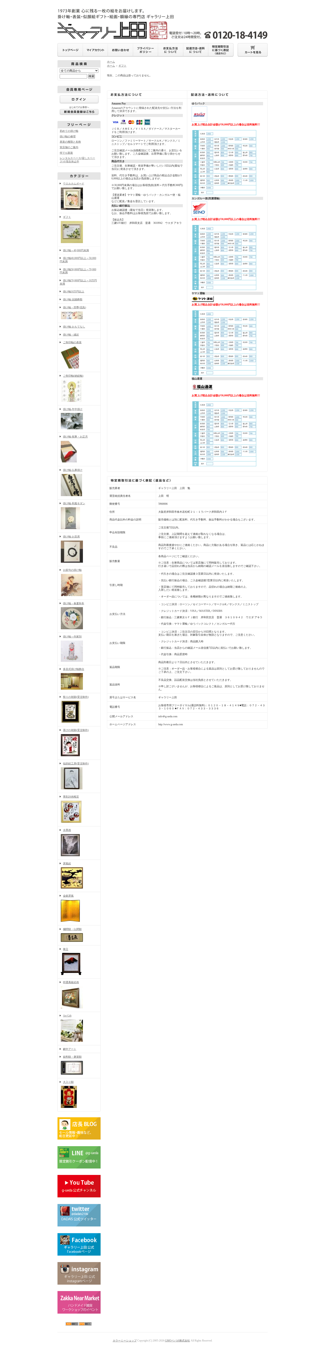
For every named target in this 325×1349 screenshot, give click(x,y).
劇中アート (69, 1049)
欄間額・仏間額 (72, 929)
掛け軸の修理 (68, 136)
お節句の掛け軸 (72, 570)
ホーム (111, 61)
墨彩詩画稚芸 (71, 796)
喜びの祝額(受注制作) (76, 730)
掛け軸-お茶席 (71, 536)
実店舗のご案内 (69, 147)
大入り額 (68, 1082)
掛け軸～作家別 (72, 636)
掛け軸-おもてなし (74, 326)
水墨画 (67, 830)
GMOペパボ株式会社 (177, 1340)
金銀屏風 (68, 895)
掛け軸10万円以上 (73, 291)
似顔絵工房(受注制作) (76, 763)
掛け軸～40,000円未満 (76, 250)
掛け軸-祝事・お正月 (75, 436)
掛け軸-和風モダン (74, 503)
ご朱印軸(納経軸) (73, 375)
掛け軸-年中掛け (72, 409)
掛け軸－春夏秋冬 (73, 603)
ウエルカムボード (73, 183)
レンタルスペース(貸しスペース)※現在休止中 (77, 160)
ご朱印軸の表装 (72, 342)
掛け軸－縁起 (71, 334)
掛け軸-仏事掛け (72, 470)
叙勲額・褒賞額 (72, 1056)
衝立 (65, 949)
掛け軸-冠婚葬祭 (72, 299)
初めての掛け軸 (69, 130)
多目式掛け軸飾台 (73, 669)
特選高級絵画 (71, 982)
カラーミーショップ (125, 1340)
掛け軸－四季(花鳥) (74, 307)
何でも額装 (66, 152)
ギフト (67, 217)
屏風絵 (67, 863)
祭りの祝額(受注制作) (76, 696)
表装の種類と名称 (70, 141)
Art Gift (67, 1015)
